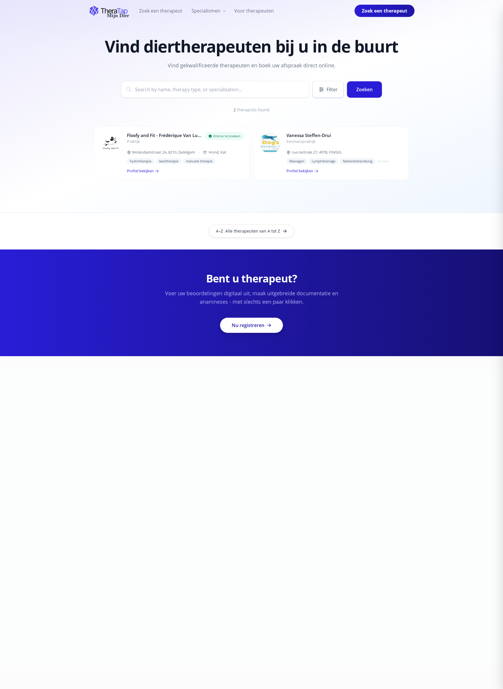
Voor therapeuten (254, 11)
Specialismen (206, 11)
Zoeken (364, 89)
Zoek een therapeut (160, 11)
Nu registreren (248, 325)
